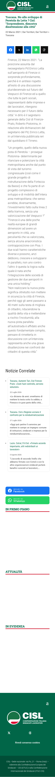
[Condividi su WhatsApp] (36, 50)
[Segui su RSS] (44, 733)
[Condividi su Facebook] (10, 50)
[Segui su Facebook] (16, 733)
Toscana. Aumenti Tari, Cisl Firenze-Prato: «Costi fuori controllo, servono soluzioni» (26, 384)
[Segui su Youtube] (37, 733)
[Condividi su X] (19, 50)
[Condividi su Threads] (44, 50)
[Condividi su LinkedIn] (27, 50)
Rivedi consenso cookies (27, 742)
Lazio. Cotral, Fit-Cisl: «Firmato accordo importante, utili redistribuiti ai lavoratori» (28, 446)
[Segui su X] (9, 733)
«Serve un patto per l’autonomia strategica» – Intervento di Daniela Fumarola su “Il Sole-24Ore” (26, 611)
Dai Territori (28, 32)
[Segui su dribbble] (30, 733)
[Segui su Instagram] (23, 733)
